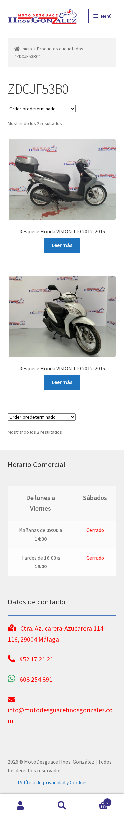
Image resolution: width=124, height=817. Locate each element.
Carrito (95, 800)
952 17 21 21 (36, 659)
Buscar (62, 805)
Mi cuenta (20, 805)
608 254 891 (36, 679)
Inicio (27, 49)
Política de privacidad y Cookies (53, 782)
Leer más (62, 245)
